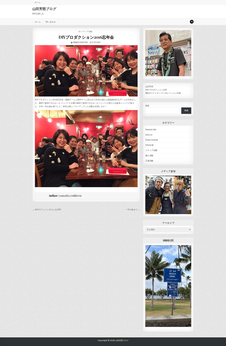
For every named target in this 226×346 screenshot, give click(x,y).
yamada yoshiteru (80, 42)
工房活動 (149, 161)
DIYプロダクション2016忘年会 (86, 37)
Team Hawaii (151, 140)
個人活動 (149, 155)
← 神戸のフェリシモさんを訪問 (46, 209)
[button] (186, 180)
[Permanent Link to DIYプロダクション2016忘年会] (86, 71)
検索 (147, 106)
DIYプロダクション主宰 (156, 90)
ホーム (38, 2)
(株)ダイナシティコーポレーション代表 (163, 93)
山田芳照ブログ (44, 8)
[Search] (192, 22)
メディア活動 (86, 31)
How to (148, 135)
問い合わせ (51, 21)
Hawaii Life (150, 129)
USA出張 (149, 145)
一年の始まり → (133, 209)
